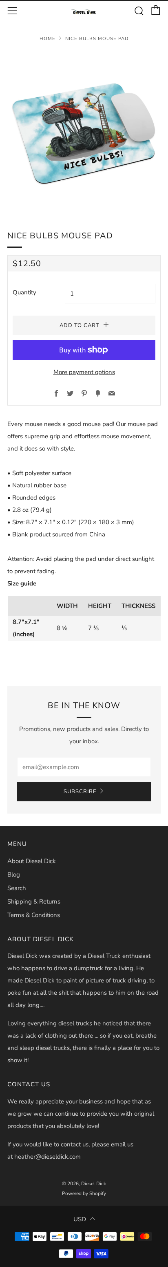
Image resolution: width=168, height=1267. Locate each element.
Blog (13, 874)
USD (79, 1219)
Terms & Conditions (33, 915)
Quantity (24, 292)
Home (47, 39)
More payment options (84, 372)
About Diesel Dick (31, 861)
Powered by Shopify (84, 1193)
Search (16, 888)
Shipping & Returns (33, 901)
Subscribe (80, 791)
